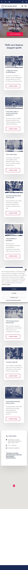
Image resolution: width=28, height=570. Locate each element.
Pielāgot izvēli (14, 297)
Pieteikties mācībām (14, 34)
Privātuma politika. (6, 284)
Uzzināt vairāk (13, 86)
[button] (25, 269)
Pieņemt (14, 289)
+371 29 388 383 (12, 445)
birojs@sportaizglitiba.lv (14, 448)
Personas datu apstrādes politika (13, 300)
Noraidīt (14, 293)
